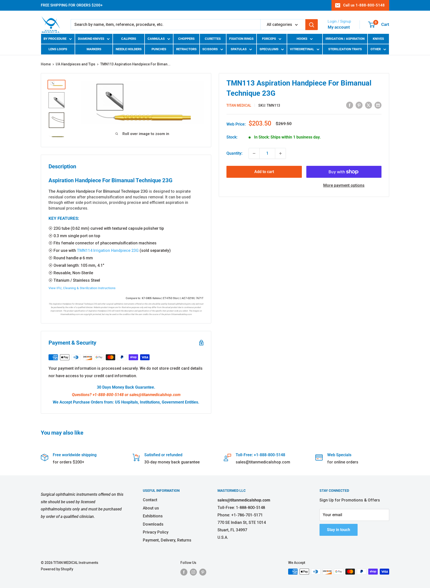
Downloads (153, 524)
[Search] (311, 24)
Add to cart (264, 171)
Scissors (210, 49)
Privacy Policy (155, 532)
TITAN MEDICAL (238, 105)
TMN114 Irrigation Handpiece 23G (108, 250)
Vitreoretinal (302, 49)
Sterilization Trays (345, 49)
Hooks (302, 39)
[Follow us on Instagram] (193, 572)
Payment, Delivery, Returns (167, 540)
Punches (159, 49)
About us (151, 508)
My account (339, 27)
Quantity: (234, 153)
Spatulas (239, 49)
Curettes (213, 39)
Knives (378, 39)
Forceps (269, 39)
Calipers (128, 39)
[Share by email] (378, 105)
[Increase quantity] (280, 153)
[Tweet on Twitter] (368, 105)
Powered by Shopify (57, 569)
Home (46, 64)
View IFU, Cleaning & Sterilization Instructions (82, 288)
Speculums (269, 49)
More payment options (344, 185)
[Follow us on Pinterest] (202, 572)
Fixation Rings (241, 39)
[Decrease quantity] (254, 153)
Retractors (186, 49)
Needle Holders (129, 49)
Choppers (186, 39)
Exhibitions (153, 516)
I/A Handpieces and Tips (75, 64)
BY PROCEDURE (55, 39)
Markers (94, 49)
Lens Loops (58, 49)
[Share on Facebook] (349, 105)
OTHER (376, 49)
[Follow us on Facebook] (183, 572)
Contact (150, 500)
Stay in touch (338, 529)
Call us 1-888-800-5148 (364, 5)
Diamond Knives (91, 39)
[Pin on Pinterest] (359, 105)
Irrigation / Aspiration (345, 39)
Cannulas (156, 39)
